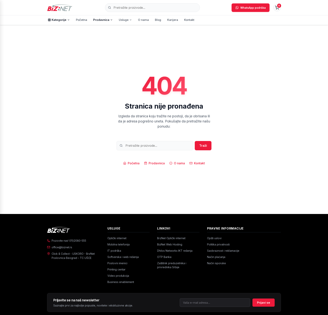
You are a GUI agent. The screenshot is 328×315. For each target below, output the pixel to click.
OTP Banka (164, 257)
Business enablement (120, 282)
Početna (81, 20)
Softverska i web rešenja (123, 257)
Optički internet (116, 238)
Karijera (172, 20)
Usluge (124, 20)
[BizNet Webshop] (60, 8)
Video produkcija (118, 275)
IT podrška (114, 250)
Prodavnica (101, 20)
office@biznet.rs (62, 247)
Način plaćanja (216, 257)
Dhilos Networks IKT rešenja (174, 250)
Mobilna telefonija (118, 244)
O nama (143, 20)
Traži (203, 145)
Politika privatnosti (218, 244)
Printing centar (116, 269)
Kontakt (189, 20)
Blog (158, 20)
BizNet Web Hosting (169, 244)
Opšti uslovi (214, 238)
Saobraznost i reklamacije (223, 250)
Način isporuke (216, 263)
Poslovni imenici (117, 263)
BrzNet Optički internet (171, 238)
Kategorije (59, 20)
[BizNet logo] (73, 229)
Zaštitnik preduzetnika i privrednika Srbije (171, 265)
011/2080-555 (77, 240)
